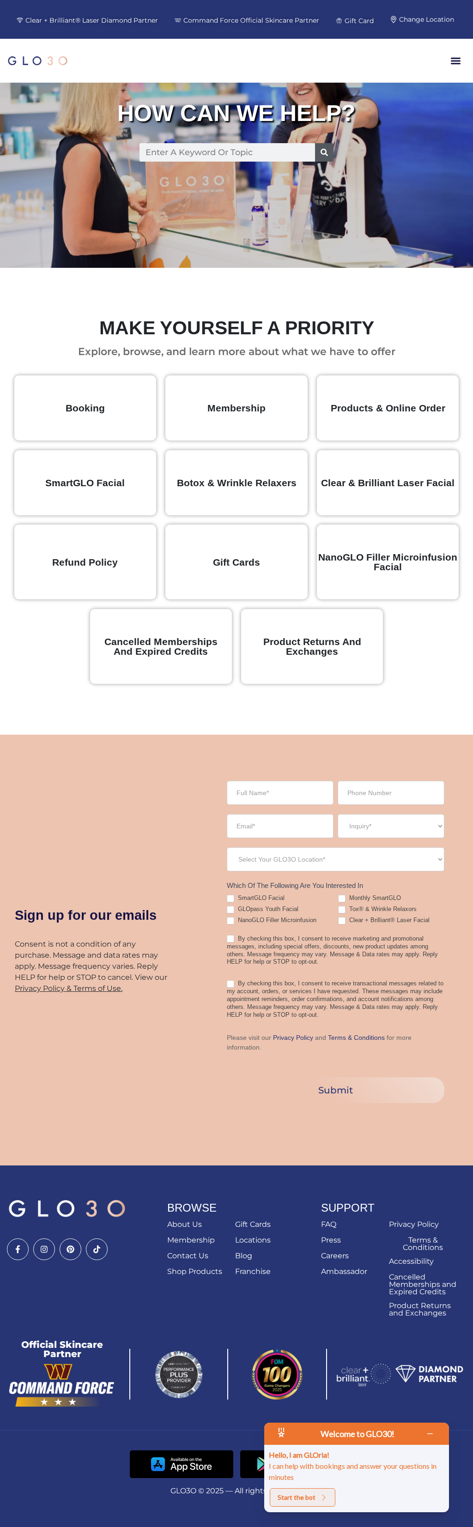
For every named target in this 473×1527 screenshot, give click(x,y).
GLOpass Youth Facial (267, 908)
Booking (85, 408)
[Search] (324, 152)
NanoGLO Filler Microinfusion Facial (387, 562)
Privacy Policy (293, 1037)
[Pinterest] (70, 1249)
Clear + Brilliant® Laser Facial (388, 920)
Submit (335, 1090)
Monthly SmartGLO (374, 897)
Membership (236, 408)
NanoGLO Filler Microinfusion (276, 920)
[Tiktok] (97, 1249)
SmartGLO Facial (85, 482)
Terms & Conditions (357, 1037)
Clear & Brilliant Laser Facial (388, 482)
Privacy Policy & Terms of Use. (68, 988)
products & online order (388, 408)
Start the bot (296, 1497)
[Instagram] (44, 1249)
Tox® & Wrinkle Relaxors (382, 908)
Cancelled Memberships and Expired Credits (161, 646)
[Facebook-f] (18, 1249)
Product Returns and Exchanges (312, 646)
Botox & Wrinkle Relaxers (237, 482)
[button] (456, 61)
